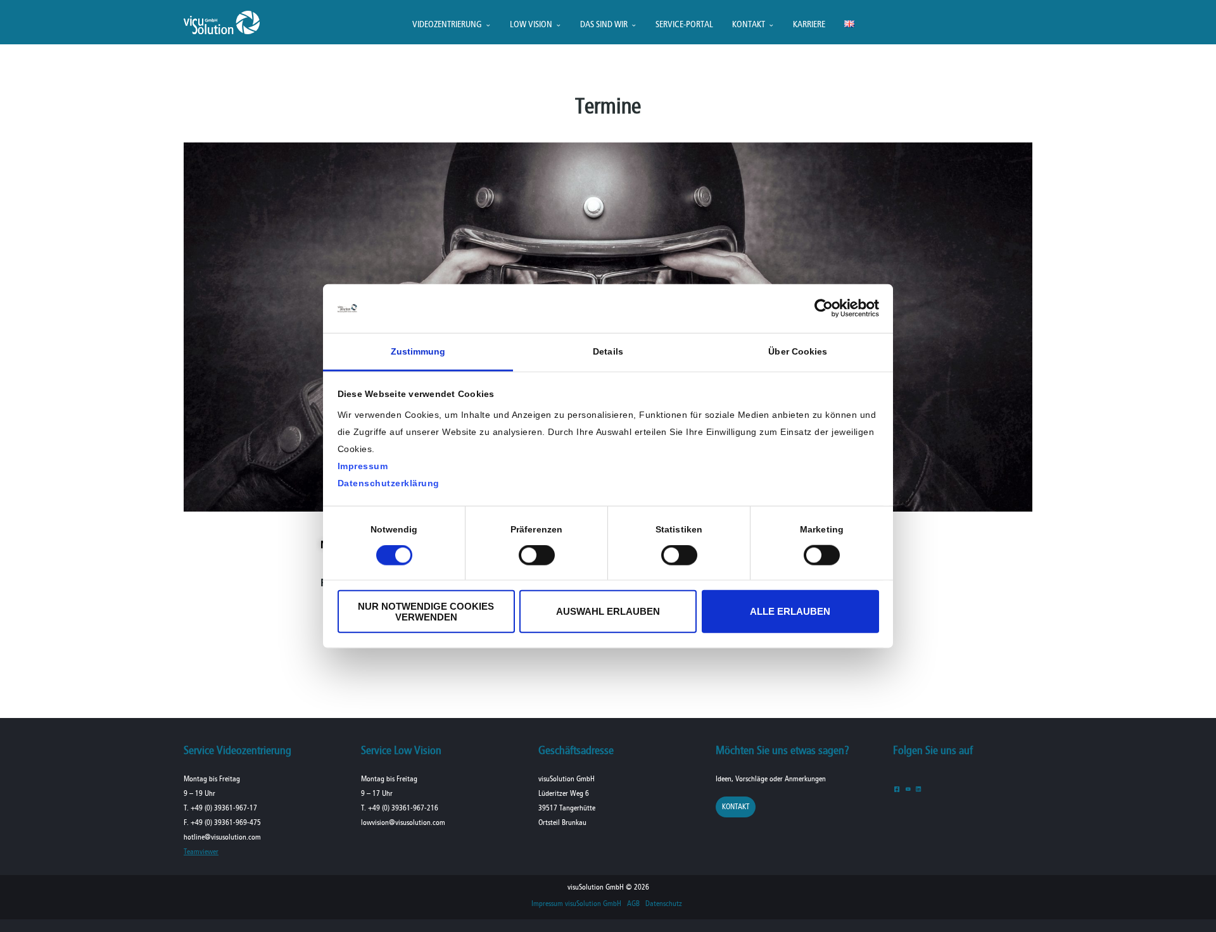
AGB (633, 904)
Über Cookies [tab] (797, 351)
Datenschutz (663, 904)
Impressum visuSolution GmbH (576, 904)
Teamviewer (201, 852)
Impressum (363, 466)
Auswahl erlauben (608, 611)
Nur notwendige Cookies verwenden (426, 611)
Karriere (809, 25)
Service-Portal (684, 25)
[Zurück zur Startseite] (222, 31)
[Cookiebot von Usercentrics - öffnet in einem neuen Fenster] (823, 308)
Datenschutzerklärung (389, 483)
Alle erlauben (790, 611)
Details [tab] (608, 351)
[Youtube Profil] (908, 789)
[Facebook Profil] (897, 789)
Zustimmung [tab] (418, 351)
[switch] (537, 555)
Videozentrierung (447, 25)
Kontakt (748, 25)
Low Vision (531, 25)
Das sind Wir (604, 25)
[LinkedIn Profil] (919, 789)
